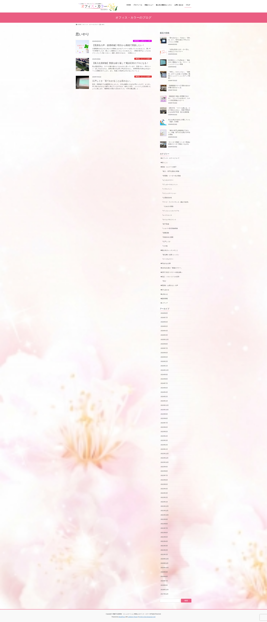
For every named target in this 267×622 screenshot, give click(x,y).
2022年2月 (164, 497)
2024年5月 (164, 388)
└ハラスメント (166, 189)
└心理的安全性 (166, 197)
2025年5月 (164, 357)
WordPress (122, 617)
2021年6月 (164, 532)
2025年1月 (164, 366)
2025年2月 (164, 361)
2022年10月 (165, 462)
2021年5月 (164, 537)
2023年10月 (165, 409)
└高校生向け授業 (167, 237)
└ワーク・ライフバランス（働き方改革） (175, 202)
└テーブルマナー (167, 259)
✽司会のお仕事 (166, 263)
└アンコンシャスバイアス (170, 211)
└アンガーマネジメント (169, 184)
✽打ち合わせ (165, 290)
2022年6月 (164, 480)
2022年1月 (164, 502)
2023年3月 (164, 440)
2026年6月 (164, 322)
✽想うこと (164, 162)
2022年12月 (165, 453)
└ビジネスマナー (167, 180)
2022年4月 (164, 489)
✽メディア (164, 303)
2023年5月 (164, 431)
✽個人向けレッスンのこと (169, 250)
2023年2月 (164, 445)
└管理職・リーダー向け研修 (171, 176)
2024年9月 (164, 374)
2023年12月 (165, 405)
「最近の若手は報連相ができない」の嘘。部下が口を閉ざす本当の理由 (179, 132)
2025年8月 (164, 344)
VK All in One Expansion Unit (147, 617)
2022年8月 (164, 471)
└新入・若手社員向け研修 (170, 171)
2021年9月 (164, 519)
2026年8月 (164, 313)
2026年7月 (164, 317)
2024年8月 (164, 379)
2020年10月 (165, 567)
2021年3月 (164, 546)
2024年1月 (164, 401)
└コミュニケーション (168, 193)
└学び (164, 281)
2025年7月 (164, 348)
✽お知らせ (164, 294)
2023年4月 (164, 436)
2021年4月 (164, 541)
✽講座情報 (164, 298)
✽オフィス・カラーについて (170, 158)
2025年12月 (165, 339)
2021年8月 (164, 524)
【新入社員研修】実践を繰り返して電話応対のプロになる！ (120, 63)
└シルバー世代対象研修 (169, 228)
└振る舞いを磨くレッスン (170, 254)
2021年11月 (164, 510)
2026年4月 (164, 330)
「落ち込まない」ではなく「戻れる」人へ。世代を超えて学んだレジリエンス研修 (179, 40)
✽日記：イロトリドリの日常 (170, 276)
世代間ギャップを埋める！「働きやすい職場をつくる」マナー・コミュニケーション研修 (179, 62)
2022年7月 (164, 475)
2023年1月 (164, 449)
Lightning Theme (133, 617)
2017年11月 (164, 594)
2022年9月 (164, 467)
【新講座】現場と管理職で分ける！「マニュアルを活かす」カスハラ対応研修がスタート (179, 98)
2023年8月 (164, 418)
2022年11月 (164, 458)
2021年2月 (164, 550)
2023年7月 (164, 423)
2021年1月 (164, 554)
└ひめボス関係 (167, 206)
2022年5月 (164, 484)
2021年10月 (165, 515)
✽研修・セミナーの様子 (143, 59)
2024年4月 (164, 392)
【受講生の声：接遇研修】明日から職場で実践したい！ (118, 45)
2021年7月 (164, 528)
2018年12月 (165, 589)
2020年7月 (164, 581)
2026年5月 (164, 326)
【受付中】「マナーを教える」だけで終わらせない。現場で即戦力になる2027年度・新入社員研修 (179, 110)
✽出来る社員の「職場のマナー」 (171, 268)
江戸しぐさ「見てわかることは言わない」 (112, 81)
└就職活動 (165, 233)
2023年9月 (164, 414)
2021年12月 (165, 506)
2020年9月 (164, 572)
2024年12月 (165, 370)
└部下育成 (165, 224)
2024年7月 (164, 383)
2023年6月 (164, 427)
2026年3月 (164, 335)
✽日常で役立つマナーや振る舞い (171, 272)
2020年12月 (165, 559)
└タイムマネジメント (168, 219)
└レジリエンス (166, 215)
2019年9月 (164, 585)
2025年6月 (164, 352)
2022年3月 (164, 493)
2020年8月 (164, 576)
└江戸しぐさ (165, 241)
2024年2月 (164, 396)
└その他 (164, 246)
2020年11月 (164, 563)
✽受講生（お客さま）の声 (142, 41)
